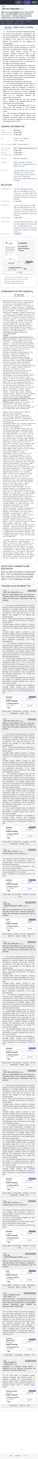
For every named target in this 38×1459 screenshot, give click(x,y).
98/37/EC (10, 23)
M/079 (17, 23)
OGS (28, 1405)
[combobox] (27, 269)
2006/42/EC (14, 713)
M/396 (22, 713)
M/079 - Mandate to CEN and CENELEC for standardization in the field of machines (25, 164)
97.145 (3, 23)
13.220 (8, 283)
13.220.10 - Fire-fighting (21, 138)
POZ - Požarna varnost (21, 144)
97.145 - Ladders (19, 141)
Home (11, 1456)
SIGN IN (34, 2)
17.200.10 (22, 1405)
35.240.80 (27, 1355)
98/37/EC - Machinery (20, 158)
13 (5, 283)
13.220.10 (28, 21)
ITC (33, 1355)
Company (18, 1456)
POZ (22, 23)
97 (18, 283)
